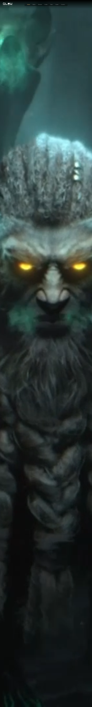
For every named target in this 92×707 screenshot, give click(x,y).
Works (34, 4)
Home (28, 4)
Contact (63, 4)
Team (51, 4)
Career (56, 4)
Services (40, 4)
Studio (46, 4)
